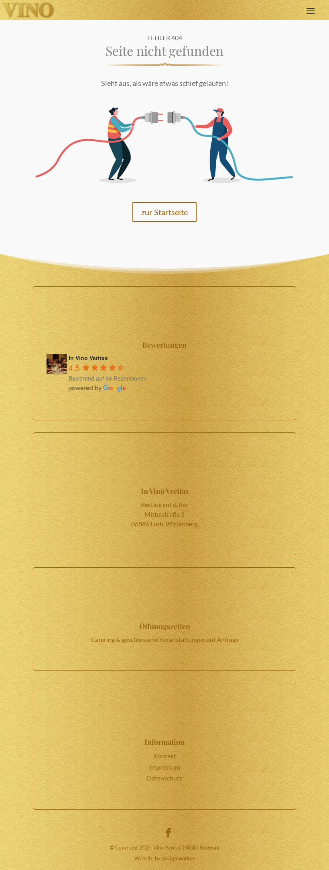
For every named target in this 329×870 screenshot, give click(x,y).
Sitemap (209, 847)
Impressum (164, 767)
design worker (178, 858)
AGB (190, 847)
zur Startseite (164, 212)
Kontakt (164, 756)
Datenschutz (164, 778)
